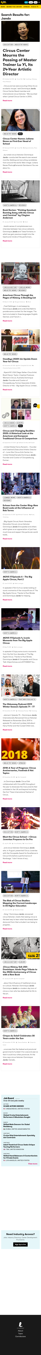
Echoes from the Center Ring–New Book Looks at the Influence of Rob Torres (20, 508)
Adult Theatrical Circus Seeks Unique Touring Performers (19, 1145)
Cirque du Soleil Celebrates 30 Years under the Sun (19, 1037)
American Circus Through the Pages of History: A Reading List (19, 296)
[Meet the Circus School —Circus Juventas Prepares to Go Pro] (20, 818)
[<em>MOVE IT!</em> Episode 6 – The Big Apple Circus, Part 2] (20, 558)
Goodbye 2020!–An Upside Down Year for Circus (20, 360)
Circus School (28, 843)
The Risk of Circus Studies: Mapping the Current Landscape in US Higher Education (20, 903)
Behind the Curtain (14, 7)
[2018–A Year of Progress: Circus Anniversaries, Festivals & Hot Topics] (20, 749)
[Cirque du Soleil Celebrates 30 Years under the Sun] (20, 1017)
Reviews (22, 290)
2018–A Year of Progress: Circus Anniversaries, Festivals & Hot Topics (19, 770)
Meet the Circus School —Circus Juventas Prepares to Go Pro (19, 838)
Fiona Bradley (18, 843)
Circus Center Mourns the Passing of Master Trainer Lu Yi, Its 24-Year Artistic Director (20, 62)
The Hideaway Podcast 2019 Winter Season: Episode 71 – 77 (19, 705)
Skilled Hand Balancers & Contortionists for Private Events (20, 1156)
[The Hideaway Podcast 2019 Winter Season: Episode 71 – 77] (20, 685)
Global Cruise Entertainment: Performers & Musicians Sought (16, 1116)
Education (8, 44)
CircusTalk (19, 79)
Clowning (5, 517)
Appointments (29, 148)
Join (35, 2)
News (3, 7)
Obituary (34, 79)
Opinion (26, 7)
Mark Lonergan (18, 583)
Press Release (7, 81)
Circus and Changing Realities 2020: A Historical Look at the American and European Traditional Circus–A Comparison (20, 434)
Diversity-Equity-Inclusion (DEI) (11, 368)
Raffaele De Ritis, (23, 442)
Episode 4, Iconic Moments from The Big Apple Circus (17, 640)
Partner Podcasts (27, 699)
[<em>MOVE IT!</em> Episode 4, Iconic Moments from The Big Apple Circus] (20, 619)
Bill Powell (31, 442)
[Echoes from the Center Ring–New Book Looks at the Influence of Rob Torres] (20, 484)
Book (29, 302)
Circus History (10, 287)
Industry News (21, 44)
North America (10, 205)
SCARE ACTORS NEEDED (13, 1106)
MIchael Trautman (23, 514)
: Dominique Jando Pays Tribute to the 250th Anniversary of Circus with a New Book (20, 970)
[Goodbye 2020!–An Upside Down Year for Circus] (20, 340)
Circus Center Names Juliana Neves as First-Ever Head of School (18, 141)
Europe (20, 423)
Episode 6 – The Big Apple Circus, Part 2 (17, 578)
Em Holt (29, 365)
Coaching (28, 79)
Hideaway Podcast (23, 711)
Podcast (34, 7)
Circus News (24, 287)
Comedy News (9, 497)
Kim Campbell (22, 777)
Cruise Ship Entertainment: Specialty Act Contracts (19, 1136)
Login (30, 2)
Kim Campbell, (22, 365)
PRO (26, 2)
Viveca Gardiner (22, 1042)
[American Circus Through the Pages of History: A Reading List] (20, 273)
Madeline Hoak (18, 909)
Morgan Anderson (19, 302)
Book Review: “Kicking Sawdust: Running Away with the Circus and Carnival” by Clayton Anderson (19, 214)
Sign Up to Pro (20, 1244)
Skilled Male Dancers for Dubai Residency (16, 1125)
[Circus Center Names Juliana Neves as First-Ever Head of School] (20, 120)
